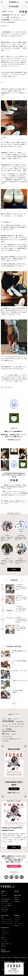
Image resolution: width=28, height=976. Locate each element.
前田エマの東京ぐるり (6, 944)
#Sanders (22, 473)
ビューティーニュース (6, 919)
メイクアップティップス (6, 923)
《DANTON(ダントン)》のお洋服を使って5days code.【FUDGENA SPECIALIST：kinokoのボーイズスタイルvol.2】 (14, 486)
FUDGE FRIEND (8, 721)
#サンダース (5, 475)
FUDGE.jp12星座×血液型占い (9, 731)
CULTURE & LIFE (5, 927)
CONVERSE (14, 724)
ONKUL (3, 729)
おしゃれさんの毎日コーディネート (12, 739)
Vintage (9, 729)
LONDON (16, 901)
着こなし (6, 733)
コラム (2, 936)
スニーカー (4, 723)
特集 (2, 893)
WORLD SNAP (17, 895)
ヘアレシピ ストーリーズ (7, 921)
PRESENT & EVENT (5, 952)
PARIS (16, 899)
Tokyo (9, 719)
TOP (1, 500)
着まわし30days (21, 724)
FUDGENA (6, 500)
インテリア (15, 719)
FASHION (3, 891)
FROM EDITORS (16, 957)
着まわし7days (4, 909)
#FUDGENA (17, 473)
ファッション (11, 500)
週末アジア (3, 938)
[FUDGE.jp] (14, 2)
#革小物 (14, 477)
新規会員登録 (14, 866)
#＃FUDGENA (6, 473)
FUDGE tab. (16, 891)
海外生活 (16, 925)
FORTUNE (3, 950)
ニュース (3, 897)
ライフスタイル (4, 932)
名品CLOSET (4, 895)
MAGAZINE (3, 957)
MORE (14, 847)
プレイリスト (4, 940)
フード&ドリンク (5, 934)
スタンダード (4, 907)
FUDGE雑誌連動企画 (19, 721)
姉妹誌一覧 (9, 957)
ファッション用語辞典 (6, 905)
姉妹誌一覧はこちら (13, 793)
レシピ (16, 921)
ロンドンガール (14, 726)
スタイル (4, 719)
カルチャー (3, 929)
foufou (17, 310)
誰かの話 (3, 946)
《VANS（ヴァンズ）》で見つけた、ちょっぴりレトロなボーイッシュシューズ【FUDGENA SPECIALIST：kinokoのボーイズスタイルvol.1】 (13, 493)
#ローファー (23, 475)
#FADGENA (12, 473)
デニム (8, 724)
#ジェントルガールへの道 (14, 475)
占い (22, 726)
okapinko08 (17, 440)
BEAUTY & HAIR (4, 915)
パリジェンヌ (6, 736)
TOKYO (16, 897)
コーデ (5, 726)
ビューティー (17, 919)
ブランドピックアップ (6, 903)
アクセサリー (4, 911)
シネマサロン (4, 942)
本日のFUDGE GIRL (5, 741)
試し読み (14, 789)
